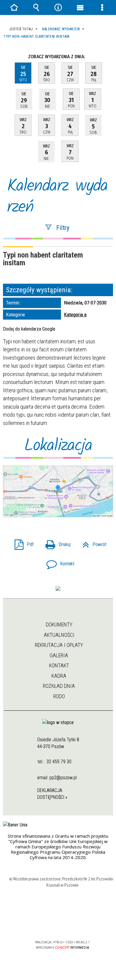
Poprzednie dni (11, 56)
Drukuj (55, 542)
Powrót (92, 542)
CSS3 (62, 925)
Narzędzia (58, 7)
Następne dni (107, 56)
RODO (59, 696)
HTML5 (53, 925)
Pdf (22, 542)
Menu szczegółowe (102, 7)
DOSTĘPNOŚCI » (52, 797)
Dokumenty (59, 624)
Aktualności (59, 635)
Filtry (62, 227)
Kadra (58, 676)
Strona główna (58, 614)
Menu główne (80, 7)
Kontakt (58, 561)
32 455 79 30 (58, 761)
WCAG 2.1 (80, 924)
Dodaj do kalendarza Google (29, 329)
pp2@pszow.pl (63, 777)
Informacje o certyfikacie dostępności (62, 904)
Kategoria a (75, 315)
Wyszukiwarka (36, 7)
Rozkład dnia (59, 686)
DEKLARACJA (49, 790)
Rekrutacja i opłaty (59, 645)
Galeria (59, 655)
